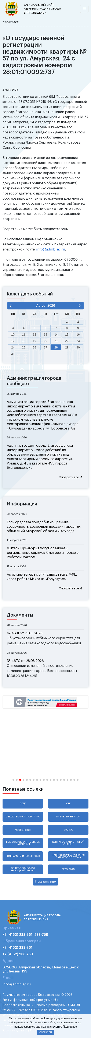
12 (34, 334)
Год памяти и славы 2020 (23, 856)
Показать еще (45, 881)
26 (34, 347)
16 (78, 334)
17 (13, 341)
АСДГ (23, 803)
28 (56, 347)
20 (45, 341)
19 (34, 341)
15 (67, 334)
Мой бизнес (23, 830)
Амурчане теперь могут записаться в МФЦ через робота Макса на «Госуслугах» (42, 577)
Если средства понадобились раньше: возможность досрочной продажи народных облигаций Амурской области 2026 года (43, 526)
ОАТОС (68, 830)
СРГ (68, 803)
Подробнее (70, 1026)
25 (23, 347)
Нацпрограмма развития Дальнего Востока (68, 856)
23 (78, 341)
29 (67, 347)
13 (45, 334)
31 (13, 353)
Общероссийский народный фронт (23, 869)
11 (23, 334)
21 (56, 341)
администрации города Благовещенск (42, 8)
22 (67, 341)
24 (13, 347)
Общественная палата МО (23, 817)
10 (13, 334)
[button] (13, 780)
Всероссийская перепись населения (23, 843)
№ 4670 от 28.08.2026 (25, 661)
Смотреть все (69, 477)
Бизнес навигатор (68, 817)
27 (45, 347)
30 (78, 347)
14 (56, 334)
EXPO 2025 (68, 869)
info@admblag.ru (50, 249)
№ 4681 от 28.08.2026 (25, 633)
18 (23, 341)
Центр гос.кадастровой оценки (68, 843)
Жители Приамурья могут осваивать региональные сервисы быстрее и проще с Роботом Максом (43, 553)
